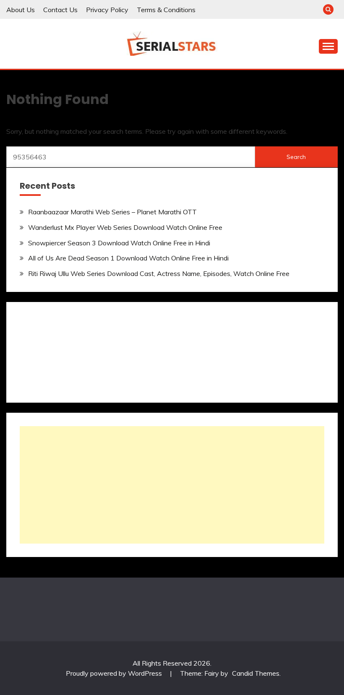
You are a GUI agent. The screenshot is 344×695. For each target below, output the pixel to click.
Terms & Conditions (166, 9)
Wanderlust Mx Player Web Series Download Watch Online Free (125, 227)
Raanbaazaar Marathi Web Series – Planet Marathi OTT (112, 212)
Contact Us (60, 9)
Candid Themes (255, 673)
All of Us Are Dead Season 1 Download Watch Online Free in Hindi (128, 258)
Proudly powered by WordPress (115, 673)
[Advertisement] (172, 485)
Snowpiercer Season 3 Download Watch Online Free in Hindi (119, 243)
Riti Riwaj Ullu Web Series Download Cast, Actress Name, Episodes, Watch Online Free (158, 273)
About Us (20, 9)
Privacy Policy (107, 9)
